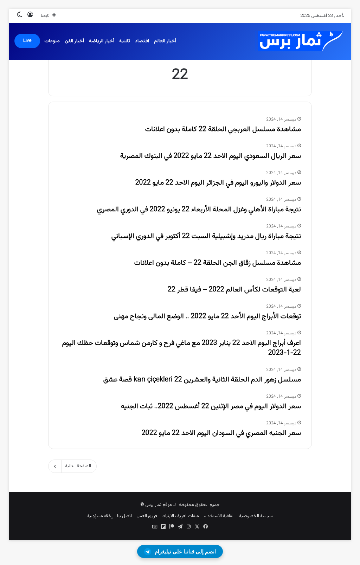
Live (27, 40)
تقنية (124, 41)
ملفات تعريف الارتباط (180, 516)
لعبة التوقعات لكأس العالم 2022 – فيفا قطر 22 (234, 289)
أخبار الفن (74, 41)
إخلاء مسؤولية (99, 516)
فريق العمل (146, 516)
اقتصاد (142, 41)
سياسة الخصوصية (256, 516)
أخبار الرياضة (101, 41)
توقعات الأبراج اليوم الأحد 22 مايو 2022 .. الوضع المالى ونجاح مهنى (207, 316)
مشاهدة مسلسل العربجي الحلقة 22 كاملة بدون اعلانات (223, 129)
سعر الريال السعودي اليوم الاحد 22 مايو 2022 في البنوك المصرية (210, 156)
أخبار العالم (165, 41)
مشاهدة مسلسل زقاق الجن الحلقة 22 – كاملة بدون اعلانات (217, 263)
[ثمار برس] (296, 41)
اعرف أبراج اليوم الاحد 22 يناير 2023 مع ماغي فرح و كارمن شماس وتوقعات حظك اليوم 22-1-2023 (181, 348)
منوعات (52, 41)
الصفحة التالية (78, 466)
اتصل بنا (124, 516)
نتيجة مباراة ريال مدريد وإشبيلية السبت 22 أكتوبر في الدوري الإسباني (206, 236)
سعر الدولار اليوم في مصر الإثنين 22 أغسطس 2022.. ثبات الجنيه (211, 406)
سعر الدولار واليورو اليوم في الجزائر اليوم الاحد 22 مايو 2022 (218, 182)
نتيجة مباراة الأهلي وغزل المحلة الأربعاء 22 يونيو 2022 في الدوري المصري (199, 209)
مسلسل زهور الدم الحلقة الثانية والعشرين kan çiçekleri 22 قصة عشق (202, 379)
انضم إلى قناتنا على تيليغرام (185, 551)
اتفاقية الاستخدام (219, 516)
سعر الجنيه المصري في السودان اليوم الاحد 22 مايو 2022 (221, 433)
